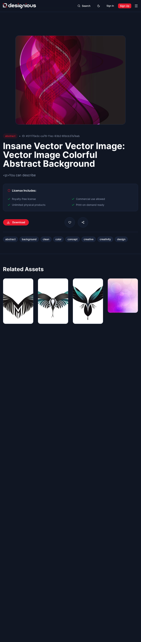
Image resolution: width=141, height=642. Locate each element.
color (58, 239)
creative (88, 239)
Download (18, 222)
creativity (105, 239)
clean (46, 239)
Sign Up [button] (124, 5)
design (121, 239)
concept (72, 239)
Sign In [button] (110, 5)
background (29, 239)
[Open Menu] (136, 6)
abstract (10, 239)
